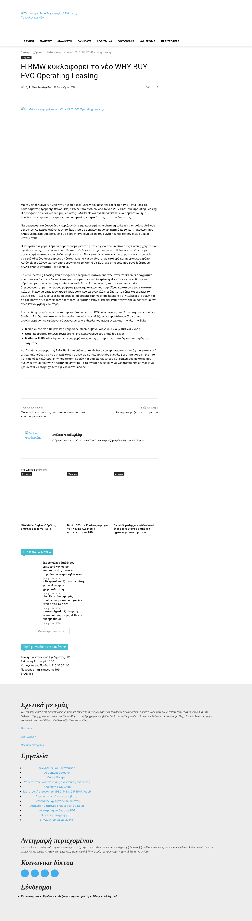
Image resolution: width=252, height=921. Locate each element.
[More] (92, 97)
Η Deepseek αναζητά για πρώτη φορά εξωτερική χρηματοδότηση (63, 585)
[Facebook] (56, 97)
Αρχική (25, 52)
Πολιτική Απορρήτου (32, 745)
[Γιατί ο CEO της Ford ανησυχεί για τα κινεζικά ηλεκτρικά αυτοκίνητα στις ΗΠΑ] (88, 491)
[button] (25, 903)
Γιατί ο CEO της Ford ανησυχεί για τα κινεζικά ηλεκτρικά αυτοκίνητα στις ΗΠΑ (87, 529)
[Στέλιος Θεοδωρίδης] (23, 87)
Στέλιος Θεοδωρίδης (40, 87)
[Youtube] (55, 873)
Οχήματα (37, 52)
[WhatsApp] (83, 97)
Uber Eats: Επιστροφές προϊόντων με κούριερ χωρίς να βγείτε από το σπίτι (63, 600)
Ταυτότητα (26, 728)
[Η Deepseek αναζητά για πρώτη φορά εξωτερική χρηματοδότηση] (30, 585)
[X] (65, 97)
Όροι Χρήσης (28, 736)
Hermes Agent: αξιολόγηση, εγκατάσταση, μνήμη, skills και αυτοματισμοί (62, 615)
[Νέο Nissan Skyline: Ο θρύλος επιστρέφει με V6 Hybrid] (42, 491)
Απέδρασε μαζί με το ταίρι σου (137, 412)
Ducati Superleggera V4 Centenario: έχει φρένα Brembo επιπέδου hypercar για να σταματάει (135, 529)
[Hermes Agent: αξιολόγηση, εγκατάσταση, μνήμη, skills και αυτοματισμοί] (30, 615)
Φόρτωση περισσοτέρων (51, 631)
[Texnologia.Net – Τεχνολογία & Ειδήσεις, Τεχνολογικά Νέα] (52, 22)
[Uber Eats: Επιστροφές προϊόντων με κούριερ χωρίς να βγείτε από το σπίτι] (30, 600)
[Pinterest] (74, 97)
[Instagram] (60, 446)
